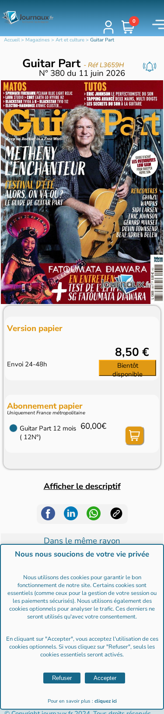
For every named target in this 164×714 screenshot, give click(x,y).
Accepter (105, 678)
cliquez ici (105, 701)
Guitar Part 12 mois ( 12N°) (48, 432)
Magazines (37, 40)
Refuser (62, 678)
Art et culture (70, 40)
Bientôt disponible (127, 368)
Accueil (12, 40)
